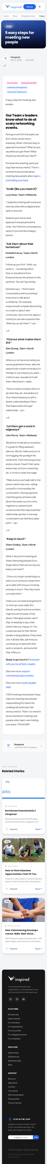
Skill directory (13, 1057)
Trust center (13, 1091)
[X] (10, 999)
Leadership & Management (17, 87)
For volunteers (14, 1022)
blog (8, 27)
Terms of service (14, 1103)
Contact (11, 1087)
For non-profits (14, 1030)
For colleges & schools (17, 1034)
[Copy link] (5, 65)
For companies (14, 1038)
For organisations (15, 1026)
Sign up (29, 7)
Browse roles (13, 1014)
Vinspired (15, 57)
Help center (12, 1083)
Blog (15, 16)
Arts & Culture (12, 83)
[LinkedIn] (23, 999)
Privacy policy (13, 1099)
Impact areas (13, 1053)
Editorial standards (16, 1095)
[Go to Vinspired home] (13, 6)
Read (37, 829)
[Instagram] (17, 999)
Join (35, 1137)
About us (11, 1079)
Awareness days (14, 1061)
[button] (39, 6)
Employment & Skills (28, 83)
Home (6, 16)
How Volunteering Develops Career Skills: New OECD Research (21, 934)
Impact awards (14, 1018)
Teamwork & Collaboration (17, 92)
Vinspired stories (28, 16)
